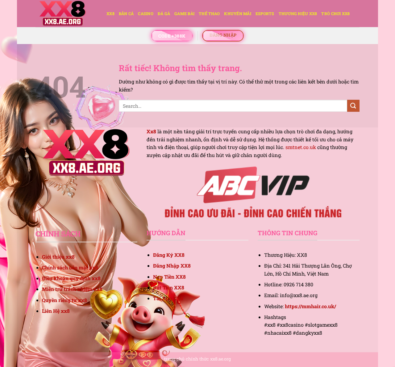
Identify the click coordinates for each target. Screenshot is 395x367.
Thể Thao (209, 13)
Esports (265, 13)
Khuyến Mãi (237, 13)
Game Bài (184, 13)
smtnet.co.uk (300, 147)
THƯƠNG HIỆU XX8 (298, 13)
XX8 (110, 13)
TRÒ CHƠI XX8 (335, 13)
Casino (145, 13)
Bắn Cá (126, 13)
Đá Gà (164, 13)
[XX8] (66, 13)
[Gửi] (353, 106)
